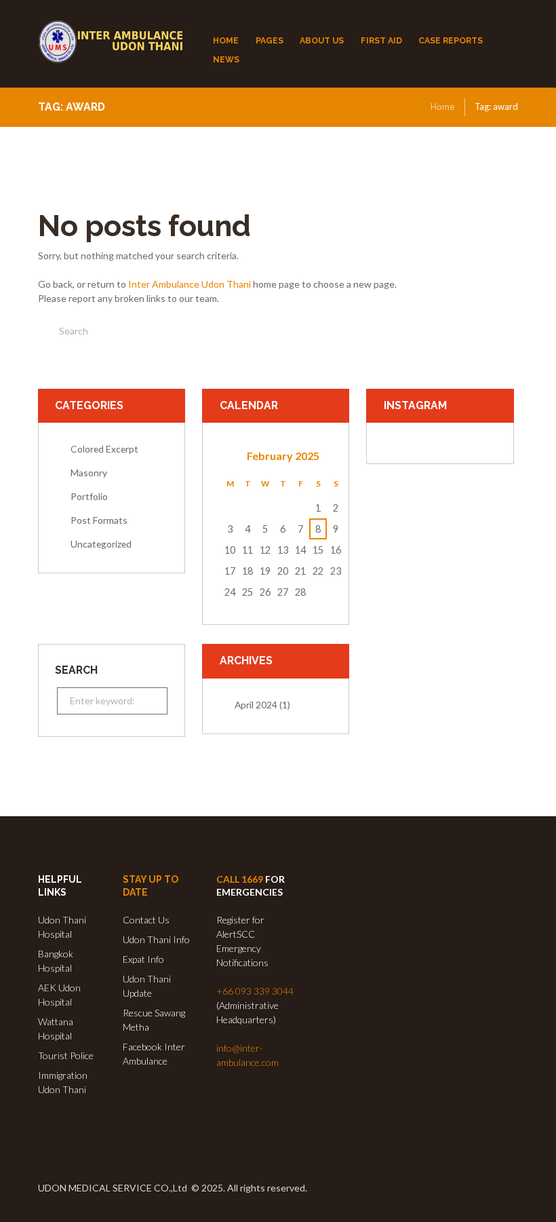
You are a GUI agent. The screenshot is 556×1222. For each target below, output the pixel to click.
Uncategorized (101, 544)
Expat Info (143, 959)
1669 (252, 879)
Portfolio (89, 496)
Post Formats (99, 520)
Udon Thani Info (156, 939)
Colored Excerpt (104, 449)
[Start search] (47, 331)
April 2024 (256, 704)
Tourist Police (66, 1055)
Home (442, 106)
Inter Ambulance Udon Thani (189, 284)
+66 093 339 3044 (255, 991)
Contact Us (146, 919)
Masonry (89, 472)
